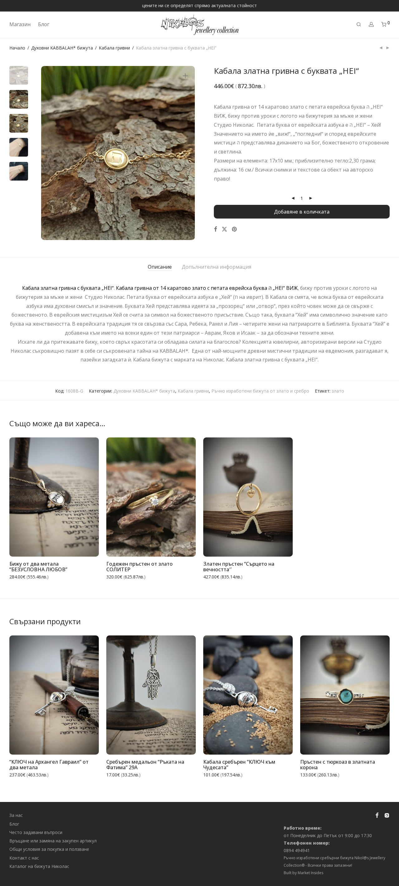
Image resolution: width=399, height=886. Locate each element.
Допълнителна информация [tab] (216, 266)
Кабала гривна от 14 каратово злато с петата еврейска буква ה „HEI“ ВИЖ (207, 288)
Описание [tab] (160, 266)
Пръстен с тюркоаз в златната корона (337, 764)
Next (186, 153)
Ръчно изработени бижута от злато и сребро (260, 391)
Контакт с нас (24, 858)
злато (338, 391)
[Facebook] (376, 815)
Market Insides (310, 872)
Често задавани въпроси (35, 832)
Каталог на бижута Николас (39, 866)
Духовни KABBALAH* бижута (62, 48)
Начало (17, 48)
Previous (49, 153)
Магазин (20, 24)
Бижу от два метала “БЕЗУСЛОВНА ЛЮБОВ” (38, 566)
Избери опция (79, 548)
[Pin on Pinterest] (235, 229)
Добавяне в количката (301, 211)
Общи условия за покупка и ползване (49, 849)
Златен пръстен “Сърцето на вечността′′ (238, 566)
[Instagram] (387, 815)
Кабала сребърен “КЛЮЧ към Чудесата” (239, 764)
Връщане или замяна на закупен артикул (53, 841)
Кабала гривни (114, 48)
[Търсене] (359, 24)
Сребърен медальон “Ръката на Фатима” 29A (145, 764)
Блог (43, 24)
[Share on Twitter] (224, 229)
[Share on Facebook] (215, 229)
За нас (16, 815)
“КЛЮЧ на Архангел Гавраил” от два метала (49, 764)
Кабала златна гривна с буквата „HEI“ (68, 288)
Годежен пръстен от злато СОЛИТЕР (139, 566)
